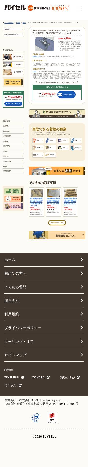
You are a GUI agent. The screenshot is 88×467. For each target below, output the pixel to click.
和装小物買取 (7, 171)
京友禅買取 (6, 146)
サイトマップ (15, 354)
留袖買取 (5, 156)
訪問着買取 (6, 131)
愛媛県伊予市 (36, 56)
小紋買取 (5, 141)
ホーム (9, 259)
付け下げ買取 (7, 161)
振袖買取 (5, 126)
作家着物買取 (7, 136)
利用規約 (11, 313)
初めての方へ (9, 29)
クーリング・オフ (19, 341)
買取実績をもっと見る (57, 222)
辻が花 (34, 71)
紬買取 (5, 166)
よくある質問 (15, 286)
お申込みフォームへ (14, 103)
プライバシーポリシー (22, 327)
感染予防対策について (12, 34)
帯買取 (5, 151)
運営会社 (11, 300)
